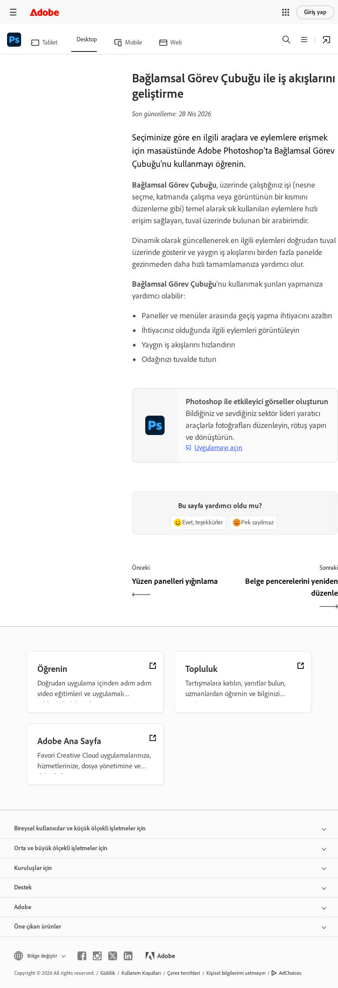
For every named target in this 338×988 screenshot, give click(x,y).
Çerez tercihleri (183, 973)
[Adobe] (44, 12)
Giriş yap (315, 12)
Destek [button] (23, 887)
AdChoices (290, 973)
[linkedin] (128, 955)
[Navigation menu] (13, 12)
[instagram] (97, 955)
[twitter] (112, 955)
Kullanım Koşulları (141, 973)
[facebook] (81, 955)
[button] (286, 12)
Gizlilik (107, 973)
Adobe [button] (22, 907)
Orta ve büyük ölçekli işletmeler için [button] (60, 848)
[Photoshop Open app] (326, 39)
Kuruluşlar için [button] (33, 868)
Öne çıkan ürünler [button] (37, 926)
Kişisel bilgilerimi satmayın (235, 973)
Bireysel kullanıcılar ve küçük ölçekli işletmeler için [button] (80, 828)
